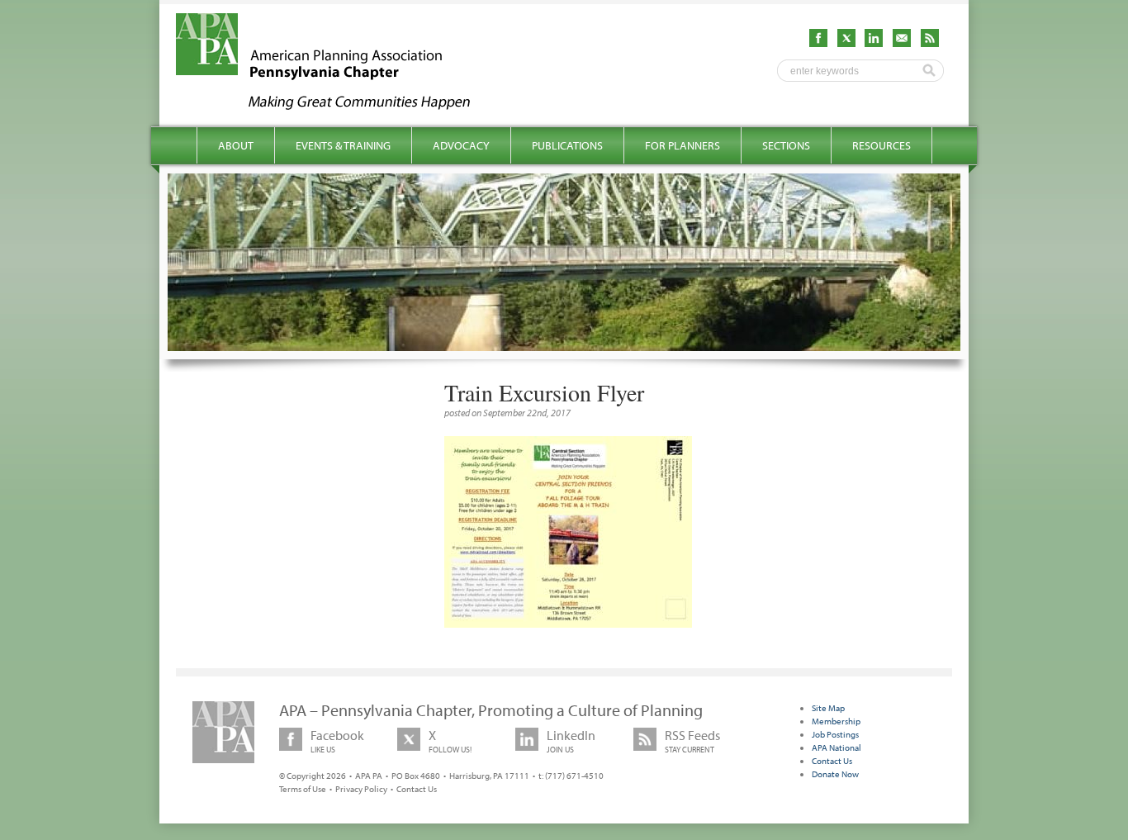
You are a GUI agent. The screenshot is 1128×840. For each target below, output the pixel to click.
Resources (881, 145)
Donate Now (835, 774)
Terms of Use (302, 789)
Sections (786, 145)
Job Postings (835, 734)
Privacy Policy (361, 789)
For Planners (682, 145)
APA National (836, 747)
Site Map (828, 708)
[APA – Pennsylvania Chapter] (338, 104)
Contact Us (416, 789)
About (236, 145)
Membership (836, 721)
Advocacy (461, 145)
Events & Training (343, 145)
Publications (567, 145)
